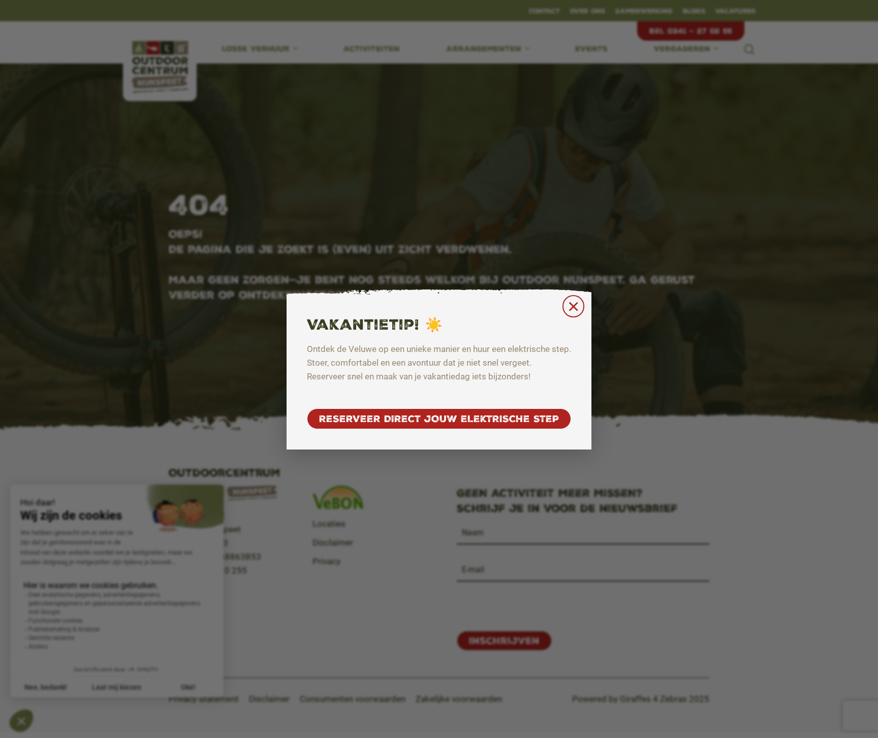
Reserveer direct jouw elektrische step (439, 418)
